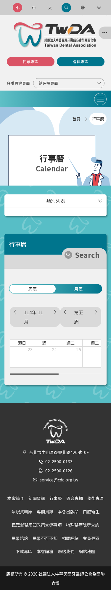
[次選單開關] (100, 200)
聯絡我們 (66, 551)
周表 (32, 289)
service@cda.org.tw (59, 480)
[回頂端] (100, 575)
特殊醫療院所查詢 (82, 525)
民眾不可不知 (45, 538)
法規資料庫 (22, 511)
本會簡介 (15, 498)
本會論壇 (45, 551)
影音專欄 (74, 498)
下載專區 (24, 551)
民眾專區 (30, 61)
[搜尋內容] (66, 7)
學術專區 (95, 498)
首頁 (76, 119)
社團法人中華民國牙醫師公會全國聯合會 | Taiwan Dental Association (55, 34)
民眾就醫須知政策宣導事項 (37, 525)
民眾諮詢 (20, 538)
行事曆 (55, 498)
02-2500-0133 (59, 461)
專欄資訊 (45, 511)
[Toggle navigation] (100, 99)
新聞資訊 (36, 498)
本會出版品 (68, 511)
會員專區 (80, 61)
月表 (78, 289)
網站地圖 (87, 551)
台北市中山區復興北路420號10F (59, 452)
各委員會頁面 (18, 83)
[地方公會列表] (105, 33)
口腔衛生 (91, 511)
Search (87, 255)
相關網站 (70, 538)
